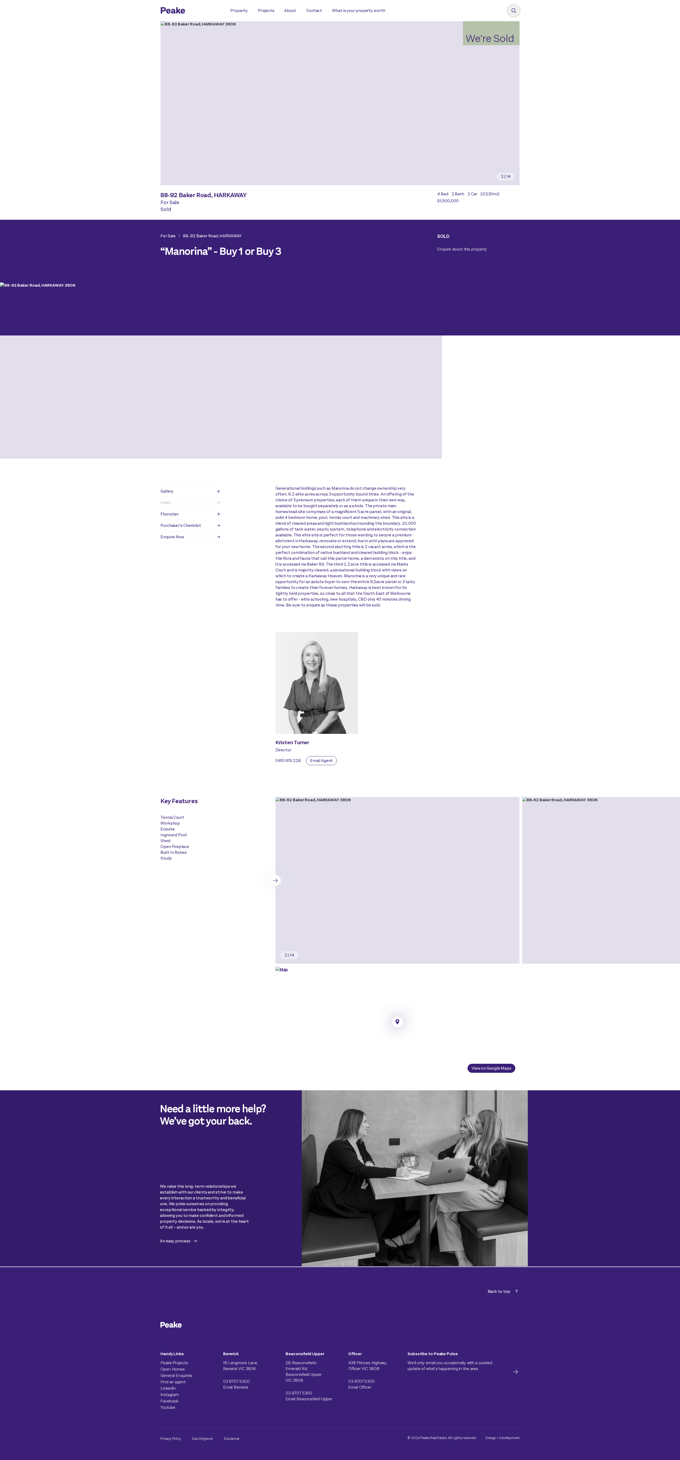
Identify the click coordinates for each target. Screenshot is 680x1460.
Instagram (169, 1394)
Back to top (499, 1291)
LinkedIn (168, 1388)
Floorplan (169, 514)
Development (509, 1438)
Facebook (169, 1401)
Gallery (166, 491)
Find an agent (173, 1382)
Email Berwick (235, 1387)
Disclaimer (232, 1438)
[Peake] (190, 11)
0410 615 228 (288, 760)
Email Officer (359, 1387)
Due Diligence (202, 1438)
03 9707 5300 (236, 1381)
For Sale (168, 236)
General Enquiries (176, 1375)
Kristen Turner (292, 742)
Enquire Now (172, 537)
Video (165, 502)
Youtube (167, 1407)
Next (275, 880)
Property (239, 10)
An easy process (175, 1241)
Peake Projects (174, 1363)
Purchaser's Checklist (180, 525)
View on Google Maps (491, 1068)
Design (491, 1438)
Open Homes (172, 1369)
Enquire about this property (462, 249)
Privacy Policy (170, 1438)
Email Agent (321, 760)
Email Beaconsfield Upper (309, 1399)
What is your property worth (358, 10)
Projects (266, 10)
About (290, 10)
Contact (314, 10)
